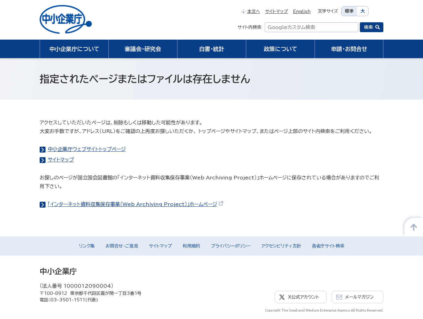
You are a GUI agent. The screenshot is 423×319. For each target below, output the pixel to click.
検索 (368, 27)
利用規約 (191, 246)
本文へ (253, 11)
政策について (280, 49)
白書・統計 (211, 49)
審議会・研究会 (143, 49)
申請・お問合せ (349, 49)
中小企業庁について (74, 49)
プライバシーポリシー (231, 246)
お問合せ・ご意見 (122, 246)
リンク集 (87, 246)
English (302, 11)
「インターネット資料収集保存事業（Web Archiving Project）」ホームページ (132, 204)
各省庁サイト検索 (328, 246)
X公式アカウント (303, 297)
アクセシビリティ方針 (281, 246)
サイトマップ (276, 11)
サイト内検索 (249, 27)
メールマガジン (359, 297)
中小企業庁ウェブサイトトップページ (87, 149)
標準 (349, 11)
